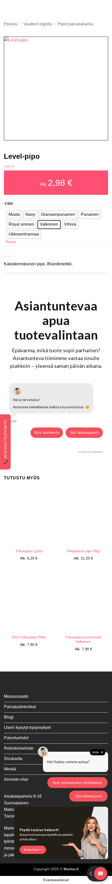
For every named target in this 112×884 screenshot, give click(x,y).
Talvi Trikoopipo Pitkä (28, 637)
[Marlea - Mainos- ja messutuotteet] (56, 9)
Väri (8, 204)
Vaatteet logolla (37, 24)
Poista (11, 242)
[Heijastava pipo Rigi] (83, 515)
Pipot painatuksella (75, 24)
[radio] (14, 215)
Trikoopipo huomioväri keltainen (83, 639)
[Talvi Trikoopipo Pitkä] (28, 602)
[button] (7, 9)
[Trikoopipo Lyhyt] (28, 515)
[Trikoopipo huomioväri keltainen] (83, 602)
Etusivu (11, 24)
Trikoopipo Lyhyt (28, 551)
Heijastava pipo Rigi (83, 551)
